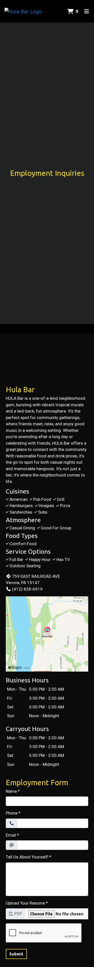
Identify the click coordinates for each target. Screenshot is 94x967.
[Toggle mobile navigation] (86, 11)
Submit (16, 954)
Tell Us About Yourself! (27, 856)
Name (11, 791)
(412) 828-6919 (27, 589)
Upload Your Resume (25, 903)
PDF (18, 913)
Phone (12, 813)
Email (11, 835)
